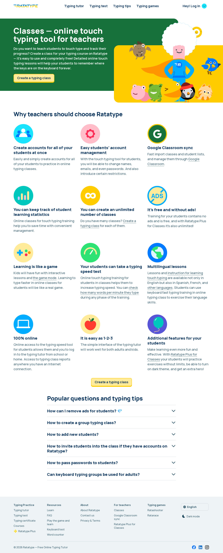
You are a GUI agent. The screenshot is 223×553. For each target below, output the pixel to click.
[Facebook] (193, 547)
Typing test (98, 6)
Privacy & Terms (90, 520)
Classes (119, 510)
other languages (160, 287)
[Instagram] (207, 547)
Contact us (87, 515)
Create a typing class (34, 78)
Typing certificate (25, 520)
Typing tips (122, 6)
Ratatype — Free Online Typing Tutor (45, 547)
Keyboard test (56, 529)
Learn (50, 510)
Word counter (55, 534)
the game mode (44, 278)
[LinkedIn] (200, 547)
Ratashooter (155, 510)
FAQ (49, 515)
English (192, 507)
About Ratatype (90, 510)
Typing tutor (74, 6)
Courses (19, 526)
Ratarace (153, 515)
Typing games (147, 6)
